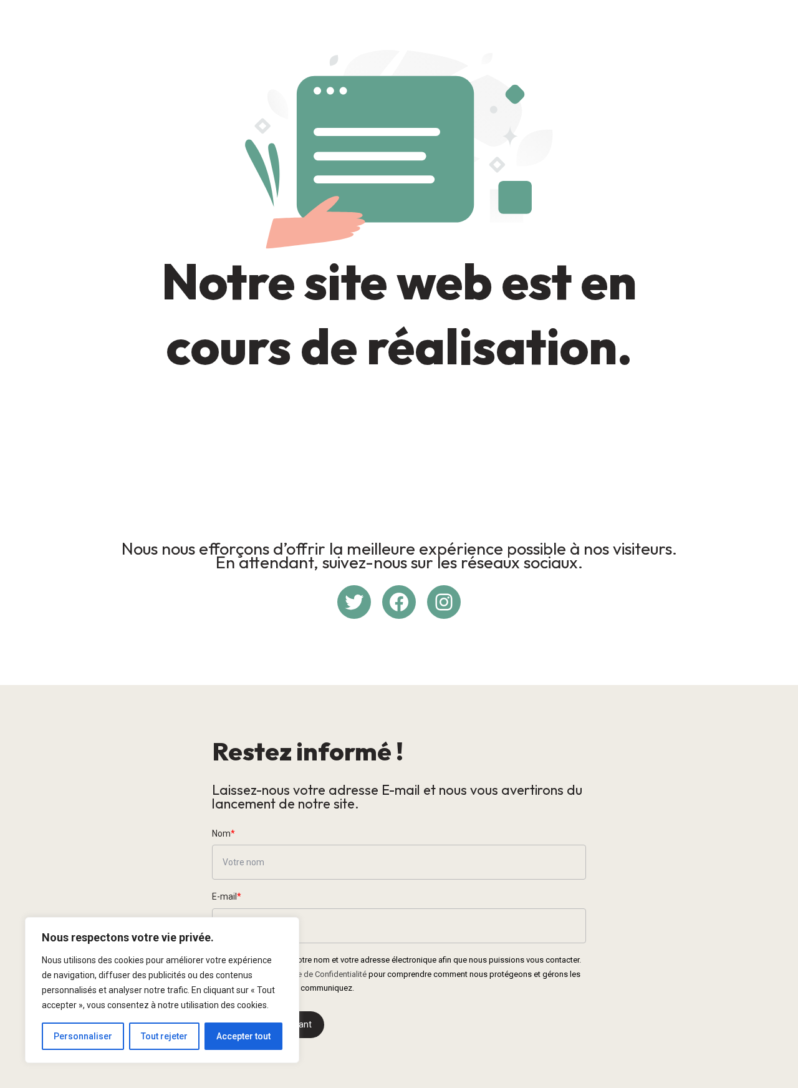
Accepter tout (243, 1036)
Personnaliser (83, 1036)
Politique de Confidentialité (319, 974)
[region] (162, 990)
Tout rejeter (164, 1036)
